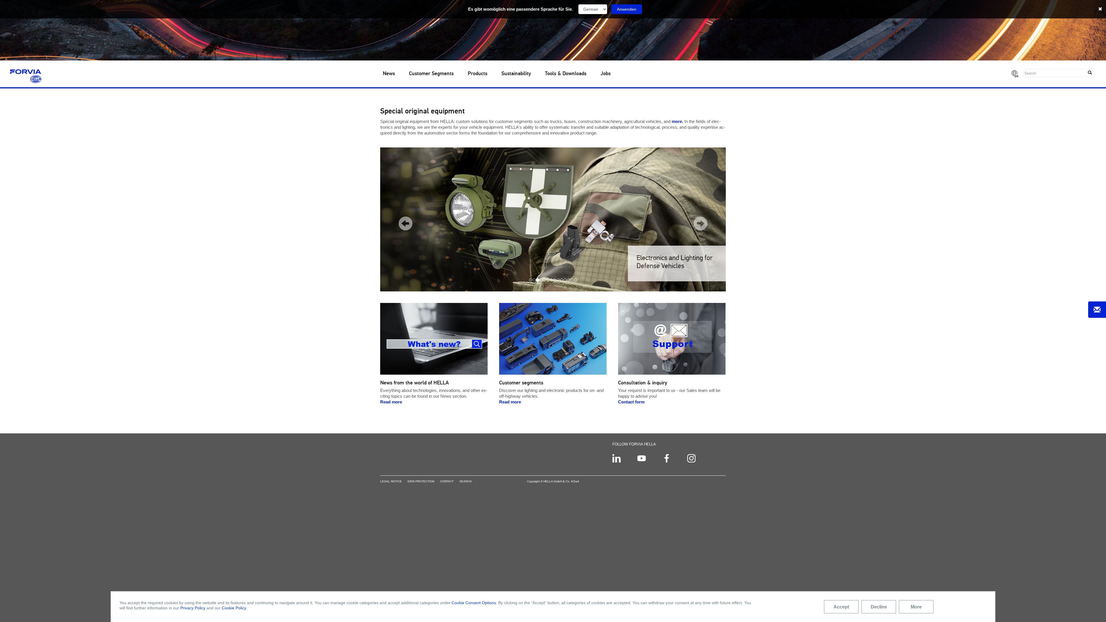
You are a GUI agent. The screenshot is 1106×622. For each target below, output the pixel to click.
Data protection (421, 481)
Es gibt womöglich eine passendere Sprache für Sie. (520, 9)
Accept (841, 606)
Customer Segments (431, 73)
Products (477, 73)
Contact (447, 481)
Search (465, 481)
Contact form (631, 401)
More (916, 606)
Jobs (606, 73)
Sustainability (516, 73)
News (389, 73)
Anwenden (626, 9)
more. (677, 121)
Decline (879, 606)
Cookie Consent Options (474, 602)
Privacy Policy (192, 608)
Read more (391, 401)
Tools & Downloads (565, 73)
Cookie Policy (234, 608)
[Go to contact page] (1097, 309)
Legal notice (391, 481)
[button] (401, 219)
